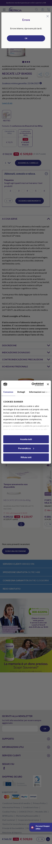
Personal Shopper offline (43, 827)
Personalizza (24, 448)
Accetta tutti (26, 439)
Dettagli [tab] (21, 392)
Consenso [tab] (8, 392)
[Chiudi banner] (48, 384)
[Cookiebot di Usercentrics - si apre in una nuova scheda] (33, 384)
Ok (26, 38)
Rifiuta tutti (26, 457)
